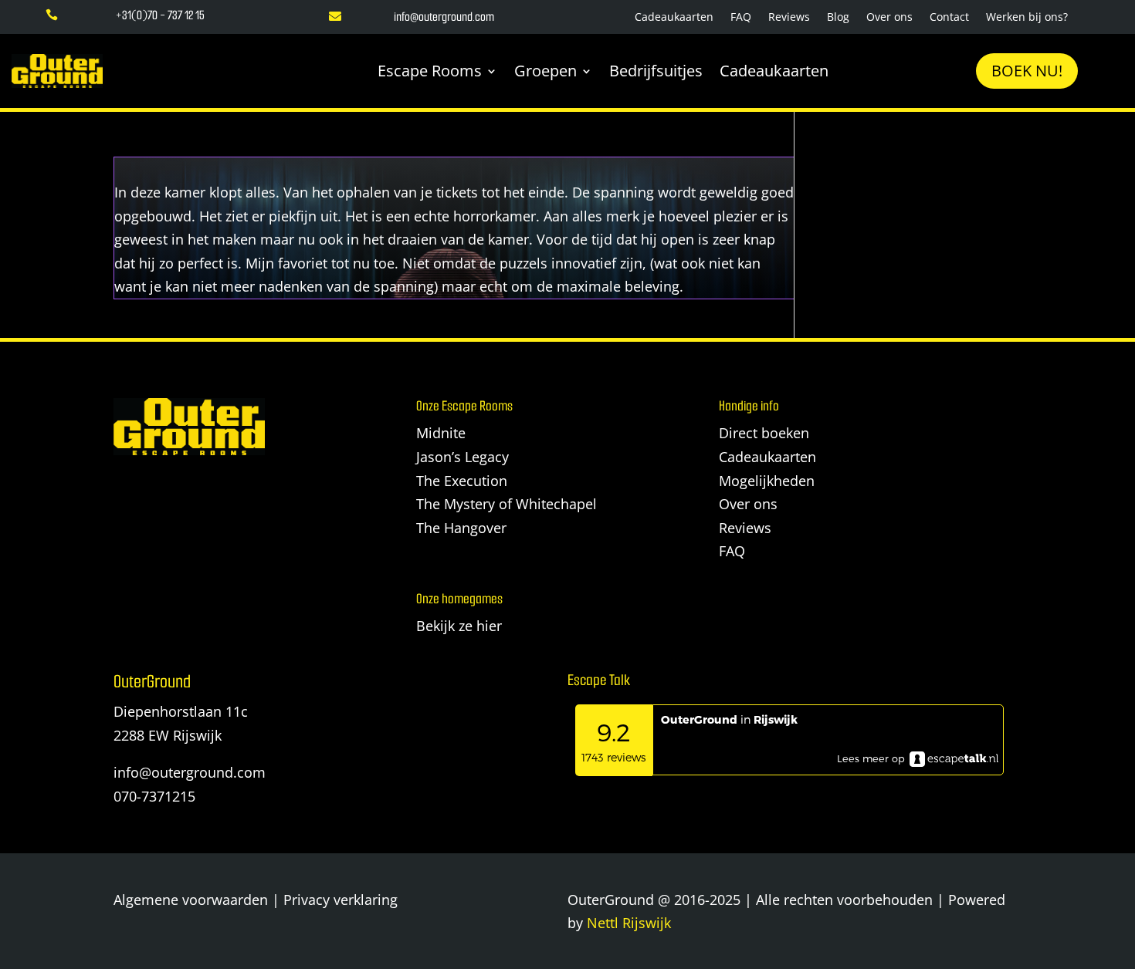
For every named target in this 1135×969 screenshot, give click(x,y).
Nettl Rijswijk (629, 922)
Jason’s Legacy (462, 456)
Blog (838, 18)
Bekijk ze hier (459, 625)
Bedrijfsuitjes (656, 70)
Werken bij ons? (1027, 18)
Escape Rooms (430, 70)
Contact (949, 18)
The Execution (461, 480)
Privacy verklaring (340, 899)
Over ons (889, 18)
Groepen (545, 70)
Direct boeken (764, 433)
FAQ (740, 18)
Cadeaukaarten (674, 18)
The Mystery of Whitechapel (506, 504)
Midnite (441, 433)
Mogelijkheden (767, 480)
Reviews (789, 18)
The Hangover (461, 527)
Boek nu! (1026, 70)
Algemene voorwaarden (191, 899)
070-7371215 (154, 796)
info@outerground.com (190, 772)
